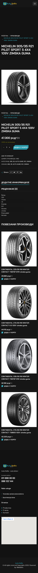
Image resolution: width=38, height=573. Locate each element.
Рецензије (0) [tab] (9, 189)
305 (11, 161)
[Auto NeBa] (9, 3)
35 (14, 161)
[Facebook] (11, 172)
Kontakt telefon (6, 475)
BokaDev (20, 567)
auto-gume (19, 161)
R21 (25, 161)
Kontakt (6, 513)
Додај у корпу (21, 147)
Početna (4, 36)
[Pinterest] (17, 172)
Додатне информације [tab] (15, 182)
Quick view (34, 239)
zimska (29, 161)
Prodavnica (7, 508)
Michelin (4, 215)
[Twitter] (14, 172)
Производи (15, 36)
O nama (5, 510)
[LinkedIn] (21, 172)
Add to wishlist (7, 156)
